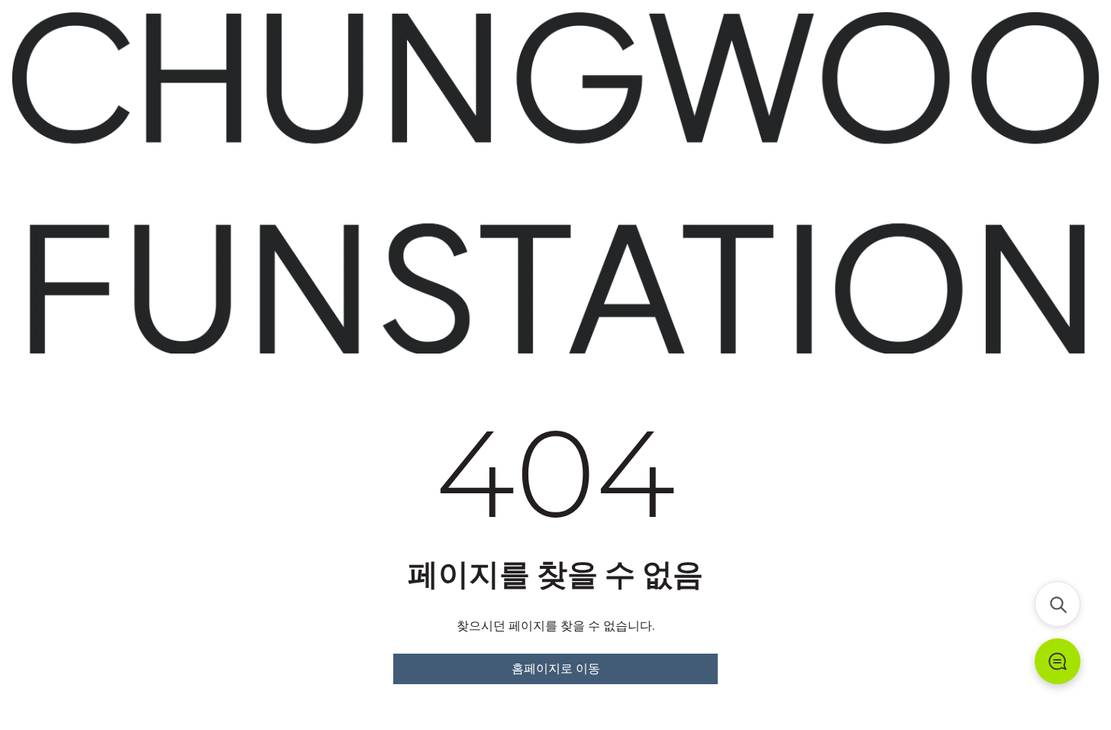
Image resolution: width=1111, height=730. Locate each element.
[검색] (1057, 604)
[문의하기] (1057, 661)
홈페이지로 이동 (556, 668)
